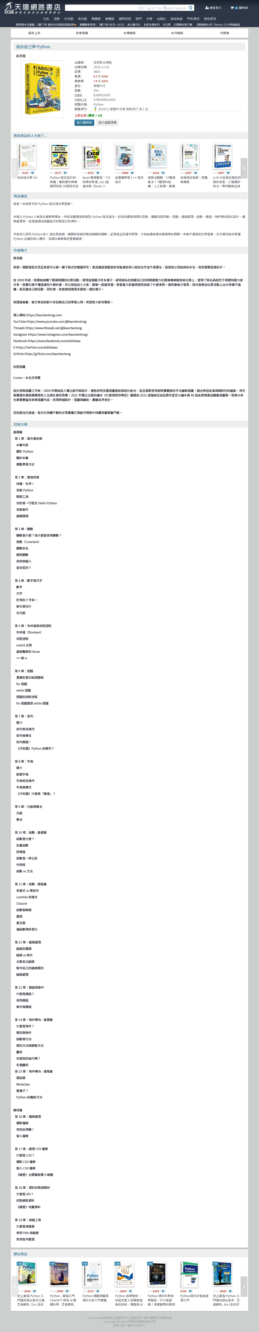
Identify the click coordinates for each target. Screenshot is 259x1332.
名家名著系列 (152, 24)
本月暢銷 (177, 33)
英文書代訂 (134, 24)
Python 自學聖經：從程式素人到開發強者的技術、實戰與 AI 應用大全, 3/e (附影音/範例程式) (129, 1304)
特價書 (224, 33)
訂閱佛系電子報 (183, 24)
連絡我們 (136, 1318)
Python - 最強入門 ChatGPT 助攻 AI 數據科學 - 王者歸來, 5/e (63, 1302)
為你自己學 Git (27, 177)
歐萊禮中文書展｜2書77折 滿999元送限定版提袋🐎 (46, 24)
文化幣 (167, 24)
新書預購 (82, 33)
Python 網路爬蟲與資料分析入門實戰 (95, 1297)
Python (98, 104)
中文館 (68, 18)
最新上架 (34, 33)
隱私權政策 (151, 1318)
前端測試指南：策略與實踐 (194, 179)
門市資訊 (193, 18)
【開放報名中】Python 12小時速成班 (217, 24)
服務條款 (166, 1318)
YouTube (19, 321)
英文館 (82, 18)
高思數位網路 (102, 62)
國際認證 (125, 18)
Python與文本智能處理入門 (194, 1297)
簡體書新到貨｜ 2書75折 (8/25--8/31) (102, 24)
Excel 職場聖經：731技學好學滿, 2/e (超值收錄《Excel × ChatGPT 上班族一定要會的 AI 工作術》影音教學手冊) (96, 188)
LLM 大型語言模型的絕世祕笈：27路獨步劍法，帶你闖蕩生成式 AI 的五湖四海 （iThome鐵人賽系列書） (227, 188)
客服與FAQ (122, 1318)
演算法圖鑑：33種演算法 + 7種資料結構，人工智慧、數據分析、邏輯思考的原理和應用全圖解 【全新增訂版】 (162, 188)
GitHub (18, 353)
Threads (19, 328)
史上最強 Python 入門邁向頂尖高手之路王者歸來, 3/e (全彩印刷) (31, 1302)
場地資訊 (210, 18)
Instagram (20, 334)
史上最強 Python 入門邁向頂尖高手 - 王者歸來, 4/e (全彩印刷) (226, 1302)
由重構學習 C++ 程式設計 (129, 179)
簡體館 (96, 18)
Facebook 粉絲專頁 (100, 1318)
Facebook (20, 340)
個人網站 (19, 315)
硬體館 (109, 18)
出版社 (161, 18)
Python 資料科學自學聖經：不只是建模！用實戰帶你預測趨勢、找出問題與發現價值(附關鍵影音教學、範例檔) (162, 1306)
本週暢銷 (129, 33)
